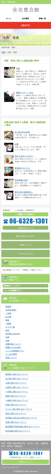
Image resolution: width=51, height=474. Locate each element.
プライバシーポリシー (10, 467)
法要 (16, 144)
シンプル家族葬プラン (12, 290)
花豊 (3, 52)
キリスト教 (10, 327)
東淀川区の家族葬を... (24, 192)
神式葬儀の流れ (21, 180)
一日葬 (8, 313)
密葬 (7, 320)
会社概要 (25, 18)
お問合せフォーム (25, 228)
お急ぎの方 (25, 25)
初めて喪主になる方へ (24, 156)
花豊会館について (13, 344)
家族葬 (8, 306)
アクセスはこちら (25, 253)
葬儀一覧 (42, 18)
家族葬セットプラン (12, 286)
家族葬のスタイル (22, 168)
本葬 (7, 337)
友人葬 (8, 317)
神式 (7, 330)
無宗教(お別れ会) (12, 334)
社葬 (18, 68)
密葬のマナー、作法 (24, 93)
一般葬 (8, 323)
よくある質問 (11, 354)
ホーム (8, 18)
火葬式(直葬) (10, 310)
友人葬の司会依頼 (22, 132)
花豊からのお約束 (13, 347)
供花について (25, 245)
